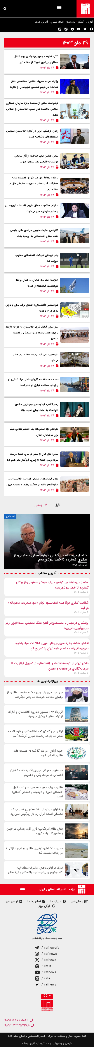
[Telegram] (72, 29)
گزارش (89, 22)
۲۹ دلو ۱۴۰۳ (75, 43)
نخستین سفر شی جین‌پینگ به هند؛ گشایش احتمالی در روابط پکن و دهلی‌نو (36, 772)
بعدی (38, 505)
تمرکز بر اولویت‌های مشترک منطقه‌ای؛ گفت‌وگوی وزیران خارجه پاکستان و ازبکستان (35, 870)
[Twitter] (85, 29)
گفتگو (81, 22)
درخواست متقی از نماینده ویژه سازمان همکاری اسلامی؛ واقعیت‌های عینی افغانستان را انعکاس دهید (32, 109)
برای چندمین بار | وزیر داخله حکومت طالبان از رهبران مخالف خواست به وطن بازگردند (35, 694)
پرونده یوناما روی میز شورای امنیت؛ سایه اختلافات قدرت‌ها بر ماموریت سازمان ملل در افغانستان (33, 184)
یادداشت (70, 22)
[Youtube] (78, 29)
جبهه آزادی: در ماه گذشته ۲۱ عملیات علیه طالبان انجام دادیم (38, 753)
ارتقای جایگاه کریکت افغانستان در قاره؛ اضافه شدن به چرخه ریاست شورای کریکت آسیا (35, 733)
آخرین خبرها (41, 22)
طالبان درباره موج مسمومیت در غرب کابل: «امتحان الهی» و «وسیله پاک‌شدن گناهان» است (37, 792)
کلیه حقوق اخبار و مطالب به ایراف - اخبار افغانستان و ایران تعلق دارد (47, 1036)
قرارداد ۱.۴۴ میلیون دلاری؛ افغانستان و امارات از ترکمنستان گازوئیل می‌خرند (35, 714)
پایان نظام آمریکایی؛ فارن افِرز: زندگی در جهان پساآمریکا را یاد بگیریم (35, 831)
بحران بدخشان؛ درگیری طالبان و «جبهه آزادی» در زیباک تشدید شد (34, 850)
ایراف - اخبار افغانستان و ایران (57, 889)
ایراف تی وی (57, 22)
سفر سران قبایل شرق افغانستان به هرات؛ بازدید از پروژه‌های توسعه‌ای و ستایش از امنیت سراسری (31, 333)
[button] (59, 7)
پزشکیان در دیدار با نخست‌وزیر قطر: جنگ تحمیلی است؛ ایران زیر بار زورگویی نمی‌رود (36, 811)
